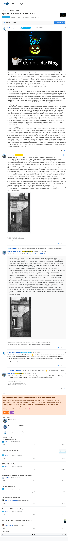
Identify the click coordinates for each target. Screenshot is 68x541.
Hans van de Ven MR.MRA (14, 251)
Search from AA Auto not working (12, 509)
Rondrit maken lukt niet (9, 439)
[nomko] (3, 455)
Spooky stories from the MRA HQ (36, 253)
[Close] (64, 397)
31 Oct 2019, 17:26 (43, 251)
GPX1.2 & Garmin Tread (9, 464)
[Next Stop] (3, 489)
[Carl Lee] (3, 467)
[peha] (3, 512)
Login (12, 412)
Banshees (7, 477)
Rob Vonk (7, 441)
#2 (65, 155)
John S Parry (8, 489)
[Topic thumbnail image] (62, 451)
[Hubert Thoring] (3, 525)
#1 (65, 27)
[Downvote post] (64, 150)
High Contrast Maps (8, 486)
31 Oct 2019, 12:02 (40, 27)
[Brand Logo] (6, 4)
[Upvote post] (58, 150)
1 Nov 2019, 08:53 (40, 352)
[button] (2, 538)
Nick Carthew (11, 155)
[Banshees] (3, 478)
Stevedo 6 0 (8, 455)
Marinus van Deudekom (11, 500)
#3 (65, 251)
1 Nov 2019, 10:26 (32, 373)
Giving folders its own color (10, 450)
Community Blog (6, 17)
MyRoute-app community (14, 27)
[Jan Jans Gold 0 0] (3, 500)
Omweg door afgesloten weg (11, 497)
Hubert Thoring (9, 525)
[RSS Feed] (38, 17)
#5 (65, 373)
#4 (65, 352)
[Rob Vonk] (3, 442)
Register (6, 412)
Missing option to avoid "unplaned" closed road (17, 475)
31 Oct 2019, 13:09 (33, 155)
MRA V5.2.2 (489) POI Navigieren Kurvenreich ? (17, 520)
